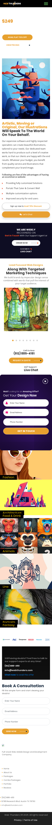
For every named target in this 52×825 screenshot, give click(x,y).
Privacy (18, 820)
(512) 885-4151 (24, 353)
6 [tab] (30, 340)
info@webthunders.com (19, 670)
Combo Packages (12, 780)
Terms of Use (30, 820)
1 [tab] (13, 340)
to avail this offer (19, 674)
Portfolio (7, 784)
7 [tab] (33, 340)
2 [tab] (16, 340)
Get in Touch (26, 431)
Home (6, 768)
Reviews (7, 787)
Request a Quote (22, 360)
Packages (8, 776)
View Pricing (12, 45)
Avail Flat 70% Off (17, 37)
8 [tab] (37, 340)
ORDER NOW (22, 243)
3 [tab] (20, 340)
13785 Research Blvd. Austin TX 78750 (18, 801)
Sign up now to (26, 206)
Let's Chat (27, 214)
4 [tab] (23, 340)
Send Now (11, 731)
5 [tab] (26, 340)
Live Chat (26, 250)
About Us (7, 772)
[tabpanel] (26, 309)
